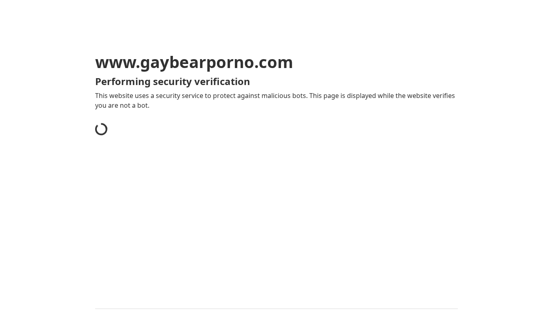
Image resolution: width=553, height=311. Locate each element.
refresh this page (258, 226)
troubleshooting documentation (383, 238)
